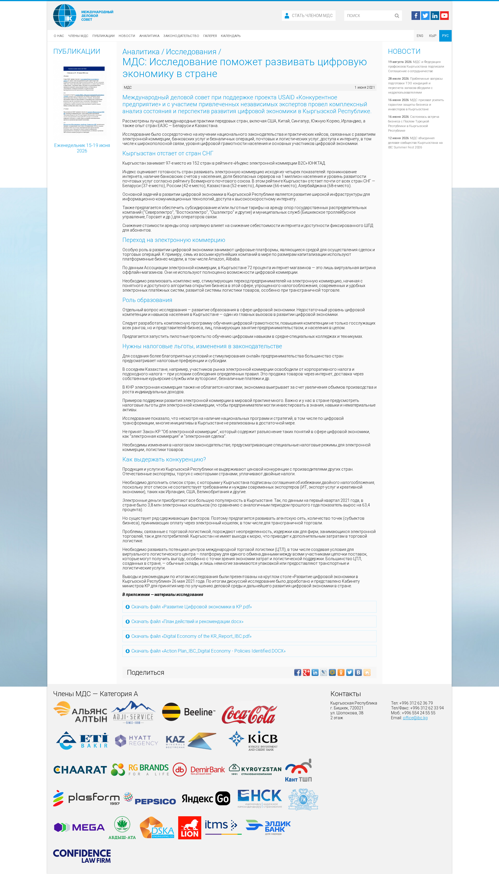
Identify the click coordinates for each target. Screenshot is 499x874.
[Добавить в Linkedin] (315, 672)
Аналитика (149, 36)
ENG (420, 36)
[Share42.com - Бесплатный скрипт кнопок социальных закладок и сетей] (367, 672)
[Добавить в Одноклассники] (341, 672)
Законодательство (181, 36)
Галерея (210, 36)
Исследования (191, 51)
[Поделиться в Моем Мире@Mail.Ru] (332, 672)
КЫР (432, 36)
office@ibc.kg (415, 717)
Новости (127, 36)
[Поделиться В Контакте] (358, 672)
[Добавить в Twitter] (349, 672)
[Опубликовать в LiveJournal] (323, 672)
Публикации (103, 36)
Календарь (231, 36)
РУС (445, 36)
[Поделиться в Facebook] (297, 672)
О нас (59, 36)
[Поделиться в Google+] (306, 672)
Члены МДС (78, 36)
